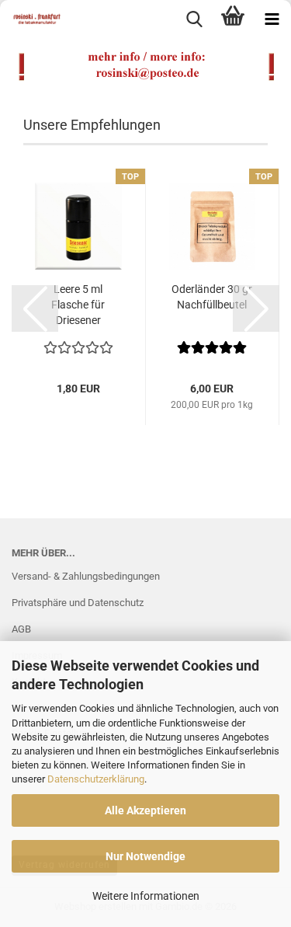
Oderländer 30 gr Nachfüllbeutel (211, 297)
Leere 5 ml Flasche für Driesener (78, 304)
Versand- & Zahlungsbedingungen (86, 576)
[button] (35, 308)
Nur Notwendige (145, 856)
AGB (21, 629)
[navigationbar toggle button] (271, 19)
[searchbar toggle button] (194, 19)
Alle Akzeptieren (145, 810)
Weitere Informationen (145, 896)
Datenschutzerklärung (95, 779)
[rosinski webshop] (31, 19)
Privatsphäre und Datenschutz (78, 602)
